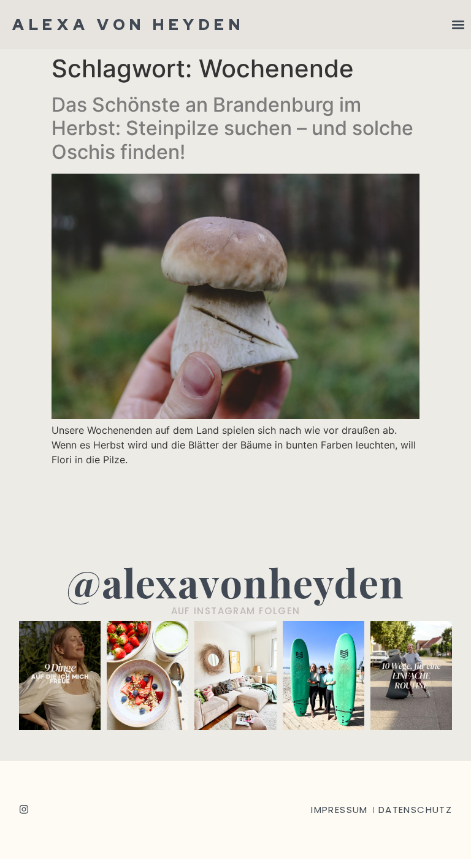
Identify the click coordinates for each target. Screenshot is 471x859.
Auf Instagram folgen (236, 610)
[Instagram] (24, 809)
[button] (458, 25)
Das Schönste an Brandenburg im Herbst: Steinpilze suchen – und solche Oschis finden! (232, 128)
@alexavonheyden (235, 582)
